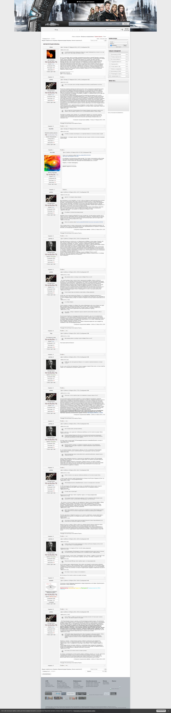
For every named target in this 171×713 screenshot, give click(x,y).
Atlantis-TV (59, 683)
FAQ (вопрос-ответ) (49, 686)
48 (53, 345)
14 (53, 354)
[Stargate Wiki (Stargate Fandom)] (95, 694)
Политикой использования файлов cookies (84, 710)
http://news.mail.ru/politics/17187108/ (70, 156)
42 (88, 470)
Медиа (118, 23)
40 (88, 390)
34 (90, 152)
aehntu (51, 79)
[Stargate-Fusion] (112, 694)
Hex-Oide (52, 152)
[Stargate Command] (48, 694)
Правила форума (98, 36)
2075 (54, 67)
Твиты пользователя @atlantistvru (115, 112)
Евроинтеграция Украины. (64, 40)
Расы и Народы (76, 685)
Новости (83, 23)
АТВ (46, 681)
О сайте (47, 682)
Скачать (102, 23)
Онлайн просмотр (91, 681)
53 (53, 269)
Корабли (81, 686)
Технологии (75, 686)
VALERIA (51, 128)
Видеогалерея (106, 683)
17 (53, 140)
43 (88, 539)
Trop (51, 333)
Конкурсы (47, 683)
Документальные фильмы (92, 686)
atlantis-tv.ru (49, 40)
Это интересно (60, 687)
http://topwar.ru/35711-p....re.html (95, 412)
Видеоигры (64, 685)
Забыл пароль (118, 46)
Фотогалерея (106, 682)
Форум (125, 23)
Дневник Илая (67, 687)
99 (53, 77)
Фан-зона (64, 683)
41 (88, 423)
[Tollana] (65, 699)
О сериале (74, 23)
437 (54, 260)
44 (88, 580)
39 (88, 357)
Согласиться (161, 710)
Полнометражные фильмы (63, 686)
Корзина (55, 40)
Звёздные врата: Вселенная (92, 685)
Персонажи (75, 683)
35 (88, 192)
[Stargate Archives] (70, 694)
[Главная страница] (52, 24)
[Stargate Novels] (80, 694)
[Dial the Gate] (63, 694)
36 (88, 238)
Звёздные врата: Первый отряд (93, 682)
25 (53, 126)
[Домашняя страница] (66, 126)
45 (88, 612)
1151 (54, 600)
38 (88, 333)
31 (88, 47)
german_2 (51, 238)
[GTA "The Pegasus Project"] (81, 699)
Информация (77, 681)
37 (88, 272)
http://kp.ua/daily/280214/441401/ (84, 155)
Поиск (104, 36)
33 (88, 128)
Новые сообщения (76, 36)
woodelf (51, 580)
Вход (56, 29)
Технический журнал (78, 687)
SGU (64, 682)
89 (53, 609)
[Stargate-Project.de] (106, 694)
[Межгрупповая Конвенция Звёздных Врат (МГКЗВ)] (48, 699)
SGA (61, 682)
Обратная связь (49, 685)
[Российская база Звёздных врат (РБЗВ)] (58, 699)
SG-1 (58, 682)
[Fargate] (72, 699)
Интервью (59, 685)
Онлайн (110, 23)
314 (55, 180)
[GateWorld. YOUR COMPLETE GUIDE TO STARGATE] (56, 694)
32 (88, 79)
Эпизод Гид (92, 23)
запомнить (114, 45)
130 (54, 98)
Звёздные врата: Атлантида (92, 683)
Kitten (51, 47)
